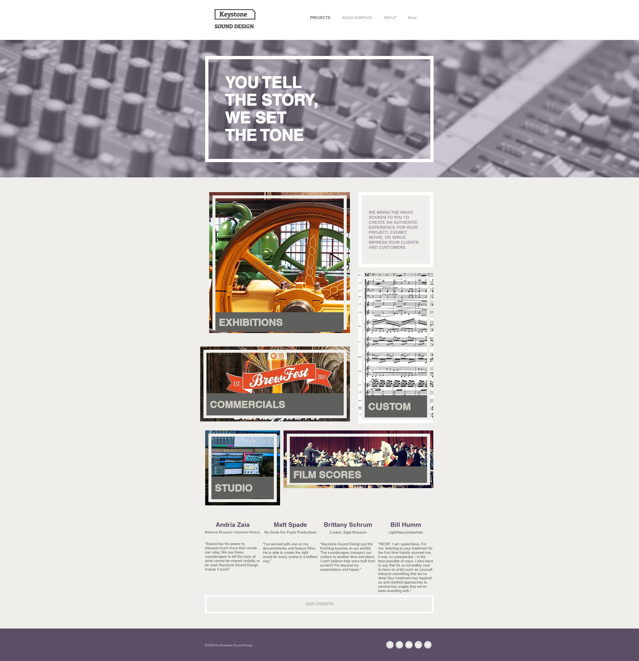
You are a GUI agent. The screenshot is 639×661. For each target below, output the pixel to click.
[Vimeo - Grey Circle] (428, 645)
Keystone (233, 13)
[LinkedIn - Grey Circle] (418, 645)
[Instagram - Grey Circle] (399, 645)
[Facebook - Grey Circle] (390, 645)
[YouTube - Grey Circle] (409, 645)
